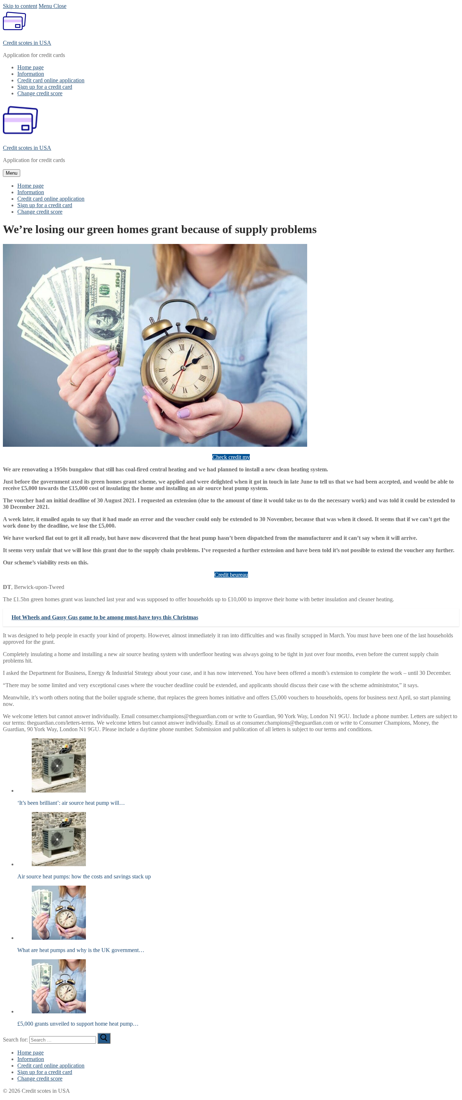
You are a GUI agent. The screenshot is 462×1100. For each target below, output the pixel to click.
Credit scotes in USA (27, 43)
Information (30, 1059)
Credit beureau (231, 575)
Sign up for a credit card (44, 1072)
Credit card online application (50, 1065)
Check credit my (231, 457)
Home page (30, 1052)
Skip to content (20, 6)
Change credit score (39, 1078)
